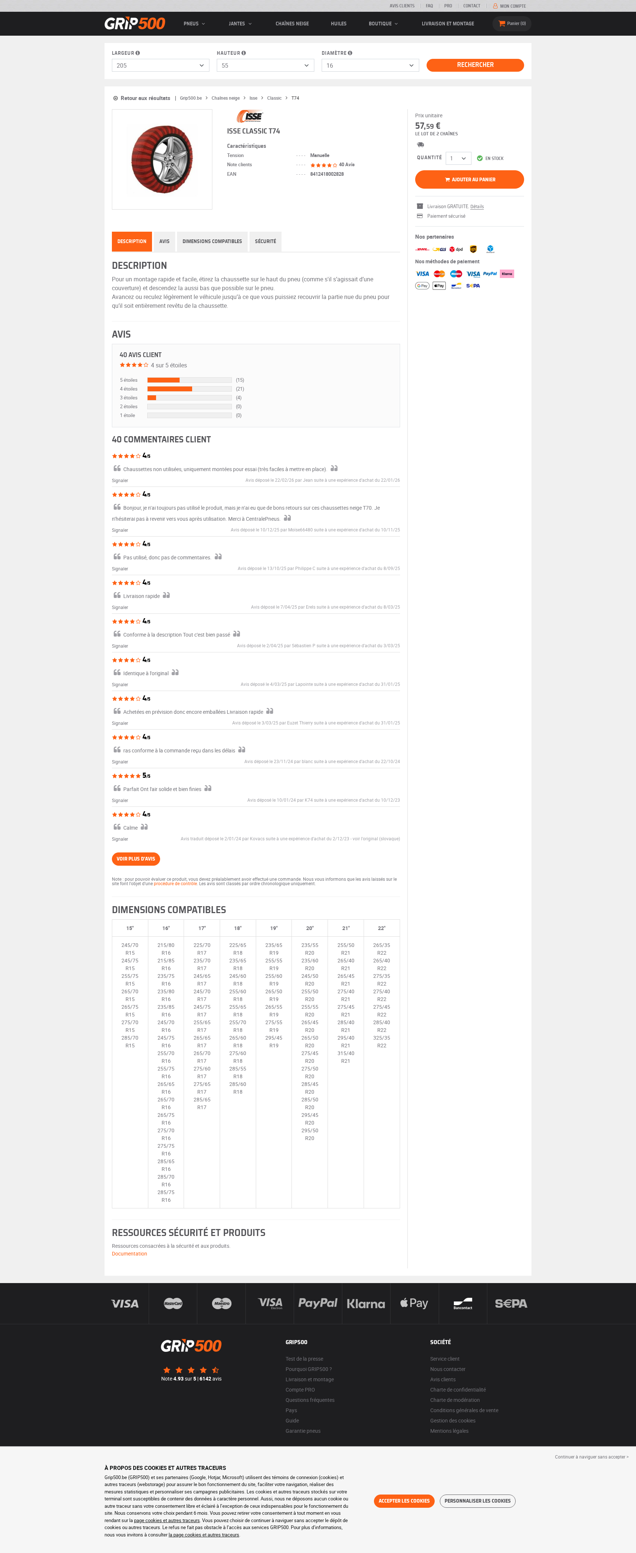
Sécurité (265, 241)
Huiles (339, 23)
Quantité (429, 157)
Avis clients (402, 6)
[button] (376, 838)
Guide (292, 1420)
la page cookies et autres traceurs (204, 1534)
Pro (448, 6)
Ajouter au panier (473, 179)
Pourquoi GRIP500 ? (309, 1368)
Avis (164, 241)
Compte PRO (300, 1389)
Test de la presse (304, 1358)
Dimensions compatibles (212, 241)
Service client (445, 1358)
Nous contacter (448, 1368)
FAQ (429, 6)
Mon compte (512, 6)
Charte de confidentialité (458, 1389)
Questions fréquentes (310, 1399)
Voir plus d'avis (136, 859)
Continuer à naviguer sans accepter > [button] (592, 1457)
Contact (471, 6)
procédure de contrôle (175, 883)
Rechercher (475, 65)
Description (131, 241)
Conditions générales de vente (464, 1410)
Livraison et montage (448, 23)
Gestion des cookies (453, 1420)
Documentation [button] (129, 1253)
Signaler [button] (120, 480)
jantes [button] (237, 23)
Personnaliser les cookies (478, 1501)
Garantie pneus (303, 1430)
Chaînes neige (292, 23)
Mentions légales (449, 1430)
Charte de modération (455, 1399)
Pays (291, 1410)
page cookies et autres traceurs (167, 1520)
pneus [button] (192, 23)
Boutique (381, 23)
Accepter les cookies (404, 1501)
